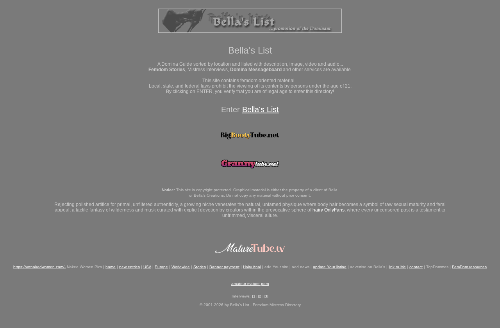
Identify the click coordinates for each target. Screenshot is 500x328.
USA (147, 267)
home (110, 267)
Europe (161, 267)
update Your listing (329, 267)
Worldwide (180, 267)
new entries (129, 267)
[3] (266, 296)
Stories (199, 267)
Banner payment (224, 267)
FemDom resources (469, 267)
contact (416, 267)
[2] (260, 296)
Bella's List (260, 109)
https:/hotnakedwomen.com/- (39, 267)
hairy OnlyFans (328, 210)
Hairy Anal (252, 267)
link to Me (397, 267)
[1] (254, 296)
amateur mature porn (250, 283)
